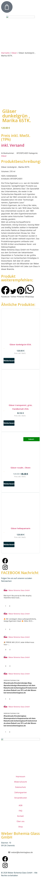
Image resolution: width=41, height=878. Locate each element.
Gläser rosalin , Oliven (20, 467)
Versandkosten (20, 798)
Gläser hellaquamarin (20, 528)
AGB (20, 805)
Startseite (5, 53)
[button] (5, 292)
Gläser (14, 53)
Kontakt (20, 816)
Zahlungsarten (20, 792)
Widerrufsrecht (20, 782)
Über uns (20, 821)
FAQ (20, 811)
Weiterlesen (9, 360)
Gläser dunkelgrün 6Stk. (20, 344)
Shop (20, 826)
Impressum (20, 776)
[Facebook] (5, 561)
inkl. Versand (12, 145)
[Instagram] (5, 567)
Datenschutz (20, 787)
